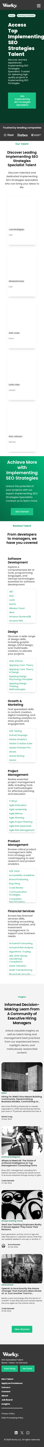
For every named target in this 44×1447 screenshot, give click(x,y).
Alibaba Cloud (17, 608)
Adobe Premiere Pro (20, 747)
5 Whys (13, 801)
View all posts (22, 1329)
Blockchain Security (19, 974)
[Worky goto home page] (9, 5)
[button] (39, 5)
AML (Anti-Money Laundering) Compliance (18, 958)
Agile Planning (16, 817)
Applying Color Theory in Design (21, 671)
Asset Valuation (17, 965)
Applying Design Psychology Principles (21, 678)
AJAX (12, 599)
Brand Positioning (18, 879)
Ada (11, 595)
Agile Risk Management (21, 830)
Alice (11, 612)
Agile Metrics (16, 813)
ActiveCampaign (18, 735)
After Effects (16, 660)
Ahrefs (12, 751)
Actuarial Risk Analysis (21, 947)
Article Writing (16, 755)
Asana (12, 760)
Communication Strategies (18, 893)
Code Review (16, 887)
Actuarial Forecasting (21, 943)
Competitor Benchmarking (17, 900)
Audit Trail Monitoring (20, 969)
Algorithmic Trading (20, 951)
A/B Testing (15, 731)
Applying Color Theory (21, 665)
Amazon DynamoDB (20, 616)
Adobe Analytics (18, 739)
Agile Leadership (18, 809)
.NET (11, 591)
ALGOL (12, 604)
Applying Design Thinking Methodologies (18, 686)
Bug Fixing (14, 883)
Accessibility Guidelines (22, 875)
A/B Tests (14, 871)
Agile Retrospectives (20, 825)
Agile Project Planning (20, 821)
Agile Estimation (18, 805)
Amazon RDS (16, 620)
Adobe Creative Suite (20, 743)
